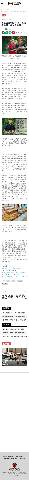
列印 (19, 32)
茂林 (13, 281)
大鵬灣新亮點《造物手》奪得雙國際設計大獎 (7, 296)
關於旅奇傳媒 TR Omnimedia (13, 456)
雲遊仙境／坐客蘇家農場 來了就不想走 (14, 329)
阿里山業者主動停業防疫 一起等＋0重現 (21, 296)
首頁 (2, 9)
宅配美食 (19, 281)
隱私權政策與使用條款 (10, 458)
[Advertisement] (14, 396)
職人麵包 (4, 283)
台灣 (6, 9)
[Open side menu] (2, 3)
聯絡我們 (22, 458)
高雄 (8, 281)
